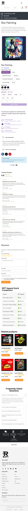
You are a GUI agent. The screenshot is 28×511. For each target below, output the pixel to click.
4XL (12, 98)
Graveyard (3, 483)
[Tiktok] (13, 469)
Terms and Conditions (9, 509)
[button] (21, 3)
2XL (3, 98)
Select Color (4, 85)
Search (15, 7)
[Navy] (8, 87)
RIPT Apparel (11, 507)
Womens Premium (6, 75)
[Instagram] (8, 469)
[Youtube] (16, 469)
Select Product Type (6, 69)
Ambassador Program (5, 481)
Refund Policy (21, 509)
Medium (10, 94)
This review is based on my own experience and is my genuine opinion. (15, 279)
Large (16, 94)
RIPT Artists (3, 474)
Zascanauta (6, 67)
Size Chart (10, 91)
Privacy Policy (15, 509)
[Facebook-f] (5, 469)
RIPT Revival (3, 487)
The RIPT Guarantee (8, 119)
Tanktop (18, 79)
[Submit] (22, 500)
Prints (13, 82)
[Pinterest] (11, 469)
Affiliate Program (4, 478)
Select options (5, 355)
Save (4, 335)
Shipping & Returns (18, 478)
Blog (15, 481)
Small (3, 94)
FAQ (15, 474)
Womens (16, 75)
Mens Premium (5, 72)
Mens (13, 72)
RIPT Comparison (17, 483)
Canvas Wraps (5, 82)
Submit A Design (4, 476)
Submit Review (5, 282)
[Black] (2, 87)
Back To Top (14, 444)
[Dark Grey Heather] (5, 87)
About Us (3, 485)
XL (20, 94)
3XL (8, 98)
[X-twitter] (3, 469)
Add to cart (14, 104)
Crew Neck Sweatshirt (7, 79)
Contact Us (16, 476)
